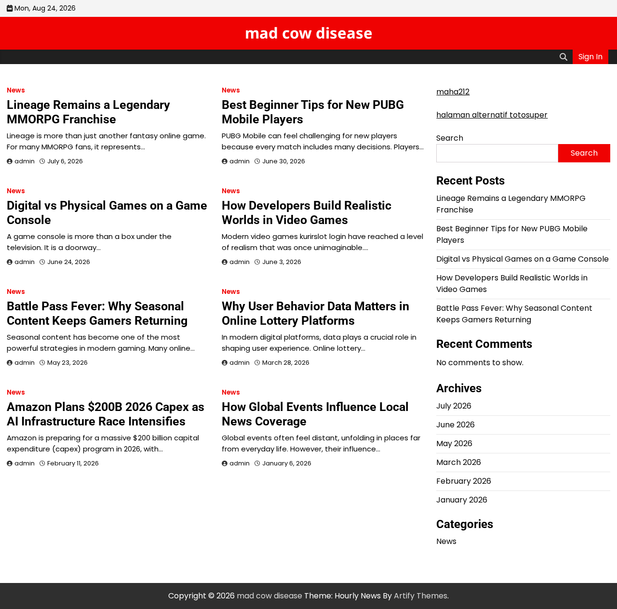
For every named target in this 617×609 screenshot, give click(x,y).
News (16, 90)
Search (449, 138)
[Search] (563, 57)
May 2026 (454, 443)
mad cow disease (309, 33)
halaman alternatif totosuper (492, 114)
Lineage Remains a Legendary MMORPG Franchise (88, 112)
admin (24, 161)
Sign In (590, 56)
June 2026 (455, 424)
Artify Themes (420, 595)
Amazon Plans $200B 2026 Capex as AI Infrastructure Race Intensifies (105, 414)
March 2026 (458, 462)
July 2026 (453, 405)
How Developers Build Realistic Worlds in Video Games (306, 213)
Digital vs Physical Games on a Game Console (522, 259)
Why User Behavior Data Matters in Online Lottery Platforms (315, 313)
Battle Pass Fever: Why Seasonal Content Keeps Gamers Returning (97, 313)
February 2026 (463, 481)
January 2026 (461, 499)
